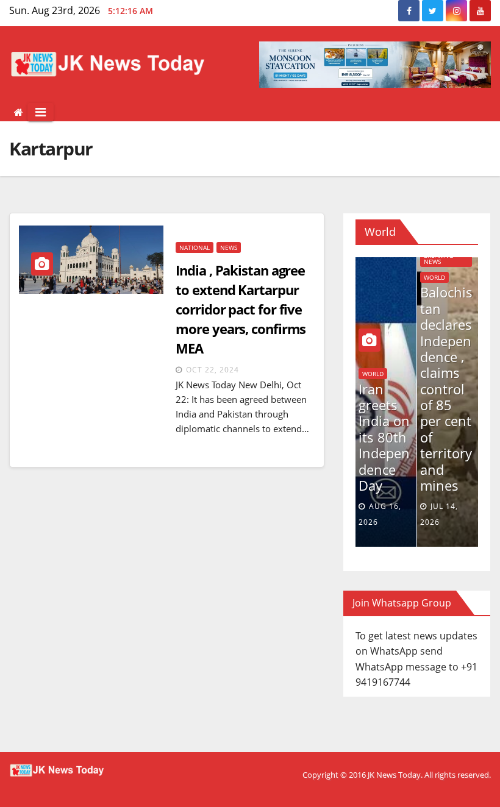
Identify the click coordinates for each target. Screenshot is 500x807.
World (399, 277)
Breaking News (403, 258)
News (228, 247)
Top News (465, 374)
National (194, 247)
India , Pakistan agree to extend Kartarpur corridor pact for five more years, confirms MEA (240, 309)
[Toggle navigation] (40, 112)
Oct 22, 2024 (212, 369)
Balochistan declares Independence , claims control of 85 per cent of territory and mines (411, 388)
